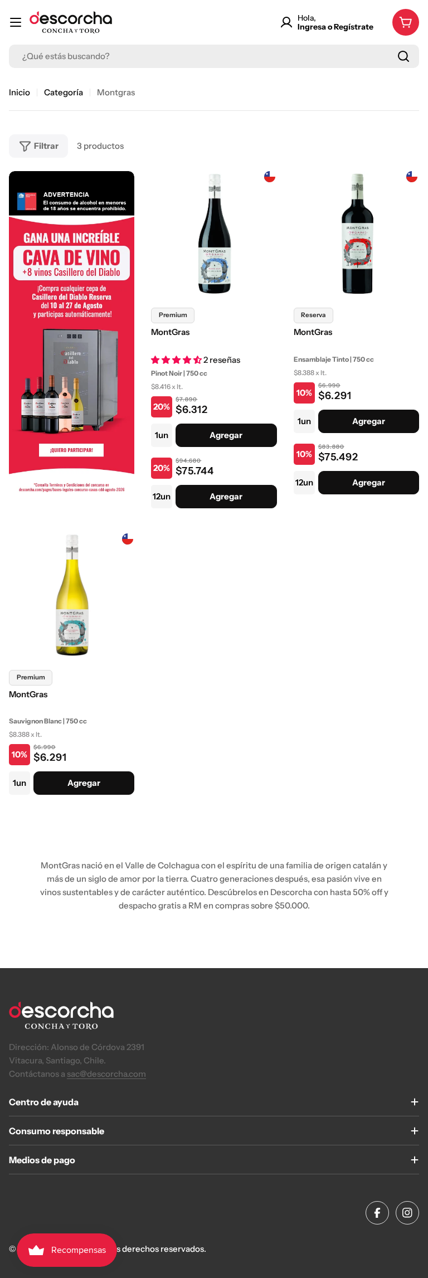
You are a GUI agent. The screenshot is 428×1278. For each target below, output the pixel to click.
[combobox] (214, 56)
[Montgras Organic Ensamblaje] (356, 234)
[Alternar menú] (15, 22)
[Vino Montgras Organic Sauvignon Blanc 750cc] (71, 596)
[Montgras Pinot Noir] (213, 234)
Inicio (19, 92)
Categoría (63, 92)
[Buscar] (403, 56)
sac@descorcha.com (106, 1073)
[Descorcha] (71, 344)
